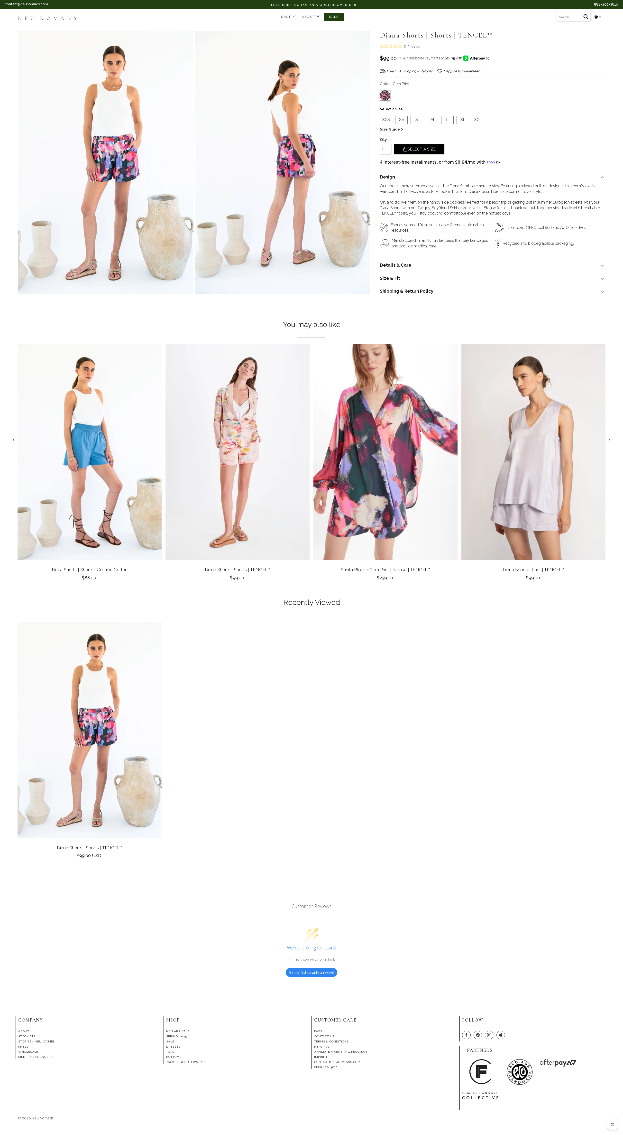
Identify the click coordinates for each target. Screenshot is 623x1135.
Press (23, 1046)
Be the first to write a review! (311, 972)
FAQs (318, 1031)
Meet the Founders (35, 1057)
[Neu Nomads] (49, 19)
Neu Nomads (43, 1118)
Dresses (173, 1046)
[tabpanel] (90, 464)
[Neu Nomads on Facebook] (467, 1035)
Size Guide (390, 129)
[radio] (385, 95)
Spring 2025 (176, 1036)
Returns (321, 1046)
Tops (170, 1051)
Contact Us (324, 1036)
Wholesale (28, 1051)
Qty (383, 139)
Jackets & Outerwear (185, 1062)
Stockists (27, 1036)
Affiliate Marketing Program (340, 1051)
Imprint (321, 1057)
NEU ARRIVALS (178, 1031)
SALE (334, 17)
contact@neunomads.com (26, 4)
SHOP (287, 17)
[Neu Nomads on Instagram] (490, 1035)
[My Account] (553, 14)
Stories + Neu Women (36, 1041)
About (309, 17)
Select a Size (391, 109)
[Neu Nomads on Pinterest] (479, 1035)
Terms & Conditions (331, 1041)
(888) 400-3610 (326, 1067)
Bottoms (174, 1057)
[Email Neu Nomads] (501, 1035)
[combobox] (574, 17)
